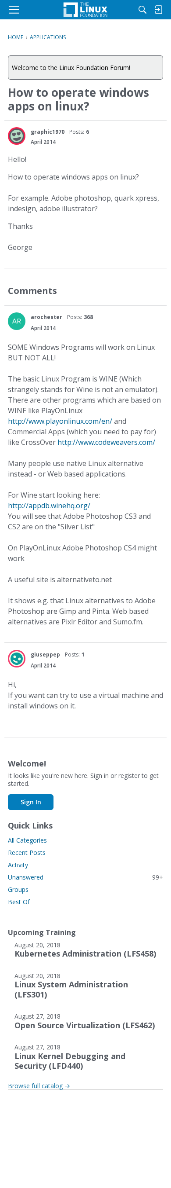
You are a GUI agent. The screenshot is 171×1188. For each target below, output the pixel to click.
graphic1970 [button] (47, 132)
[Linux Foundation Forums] (85, 9)
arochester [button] (46, 317)
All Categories (27, 840)
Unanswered (85, 877)
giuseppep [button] (45, 654)
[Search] (142, 9)
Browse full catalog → (39, 1086)
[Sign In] (158, 9)
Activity (18, 865)
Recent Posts (27, 852)
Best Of (19, 902)
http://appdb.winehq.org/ (49, 505)
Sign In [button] (31, 802)
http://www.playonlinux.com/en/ (60, 421)
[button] (16, 136)
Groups (18, 889)
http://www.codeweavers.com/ (106, 442)
